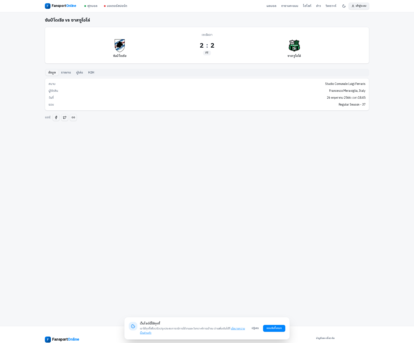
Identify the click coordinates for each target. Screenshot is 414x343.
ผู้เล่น (79, 72)
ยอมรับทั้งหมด (274, 328)
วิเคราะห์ (331, 5)
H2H (91, 72)
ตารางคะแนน (289, 5)
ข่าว (318, 5)
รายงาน (66, 72)
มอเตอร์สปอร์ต (117, 5)
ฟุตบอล (92, 5)
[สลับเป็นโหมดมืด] (344, 6)
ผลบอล (271, 5)
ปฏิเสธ (255, 328)
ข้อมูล (52, 72)
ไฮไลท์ (307, 5)
